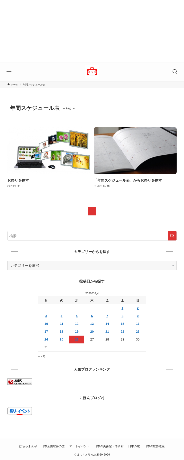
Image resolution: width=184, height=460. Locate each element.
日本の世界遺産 (154, 446)
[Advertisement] (92, 31)
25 (61, 339)
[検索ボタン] (175, 72)
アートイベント (79, 446)
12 (77, 323)
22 (122, 331)
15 (122, 323)
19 (77, 331)
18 (61, 331)
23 (138, 331)
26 (77, 339)
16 (138, 323)
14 (107, 323)
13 (92, 323)
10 (46, 323)
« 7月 (42, 356)
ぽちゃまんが (28, 446)
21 (107, 331)
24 (46, 339)
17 (46, 331)
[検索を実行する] (172, 236)
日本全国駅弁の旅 (53, 446)
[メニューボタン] (9, 72)
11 (61, 323)
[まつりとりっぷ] (92, 72)
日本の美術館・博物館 (108, 446)
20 (92, 331)
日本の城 (134, 446)
